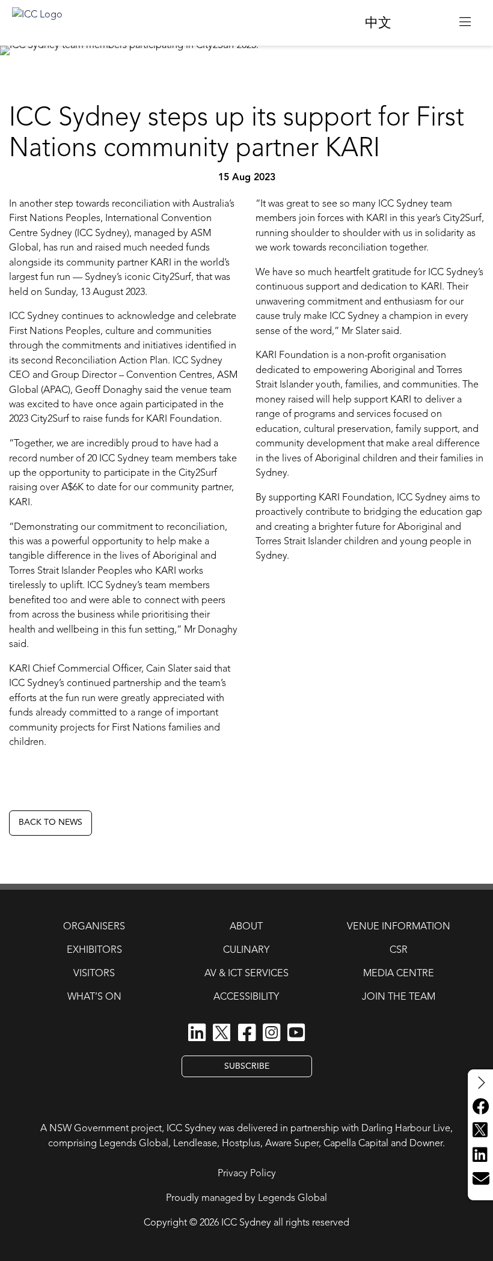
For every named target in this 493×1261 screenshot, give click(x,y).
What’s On (94, 997)
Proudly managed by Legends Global (246, 1198)
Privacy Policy (247, 1174)
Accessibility (246, 997)
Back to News (50, 822)
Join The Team (398, 997)
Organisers (94, 927)
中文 (378, 23)
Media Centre (398, 974)
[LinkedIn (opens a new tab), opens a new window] (197, 1033)
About (246, 927)
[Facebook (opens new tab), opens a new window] (480, 1107)
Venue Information (398, 927)
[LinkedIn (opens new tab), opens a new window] (480, 1155)
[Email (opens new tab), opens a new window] (480, 1179)
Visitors (94, 974)
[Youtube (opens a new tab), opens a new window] (296, 1033)
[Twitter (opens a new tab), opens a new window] (221, 1034)
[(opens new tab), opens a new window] (425, 22)
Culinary (246, 950)
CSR (399, 950)
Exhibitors (94, 950)
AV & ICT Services (246, 974)
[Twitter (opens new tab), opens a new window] (480, 1131)
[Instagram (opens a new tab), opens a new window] (271, 1033)
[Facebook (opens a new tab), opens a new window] (247, 1033)
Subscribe (246, 1066)
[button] (465, 23)
